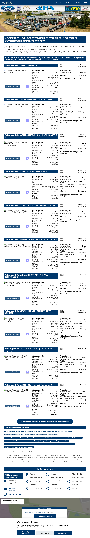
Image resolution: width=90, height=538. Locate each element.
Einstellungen (45, 533)
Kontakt (78, 3)
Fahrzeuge (58, 3)
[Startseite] (6, 3)
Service (68, 3)
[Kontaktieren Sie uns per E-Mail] (85, 2)
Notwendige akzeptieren (26, 532)
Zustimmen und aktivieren (45, 516)
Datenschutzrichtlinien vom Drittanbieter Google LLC (35, 512)
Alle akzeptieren (63, 533)
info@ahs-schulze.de (12, 489)
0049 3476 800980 (15, 494)
